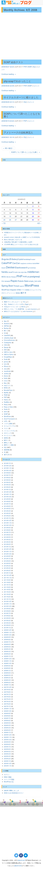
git (29, 268)
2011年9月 (7, 580)
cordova (29, 263)
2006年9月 (7, 713)
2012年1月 (7, 573)
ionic (5, 364)
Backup (6, 328)
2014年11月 (8, 494)
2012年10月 (8, 554)
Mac (25, 272)
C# (5, 333)
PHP (25, 67)
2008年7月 (7, 671)
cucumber (35, 263)
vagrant (21, 286)
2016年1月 (7, 463)
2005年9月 (7, 742)
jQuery (6, 376)
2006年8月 (7, 716)
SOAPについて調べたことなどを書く (22, 115)
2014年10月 (8, 497)
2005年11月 (8, 737)
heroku (5, 271)
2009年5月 (7, 647)
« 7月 (4, 223)
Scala (5, 409)
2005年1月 (7, 761)
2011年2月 (7, 597)
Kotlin (16, 272)
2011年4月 (7, 592)
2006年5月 (7, 723)
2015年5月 (7, 480)
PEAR (6, 395)
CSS (5, 345)
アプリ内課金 (25, 290)
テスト (6, 428)
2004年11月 (8, 766)
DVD (5, 350)
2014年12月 (8, 492)
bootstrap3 (27, 259)
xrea (19, 289)
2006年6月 (7, 720)
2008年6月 (7, 673)
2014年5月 (7, 508)
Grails (6, 359)
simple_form (33, 281)
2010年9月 (7, 609)
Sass (26, 280)
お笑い (6, 421)
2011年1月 (7, 599)
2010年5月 (7, 618)
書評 (22, 292)
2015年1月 (7, 489)
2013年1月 (7, 547)
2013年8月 (7, 530)
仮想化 (6, 438)
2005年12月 (8, 735)
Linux (5, 381)
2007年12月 (8, 687)
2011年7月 (7, 585)
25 (4, 220)
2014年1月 (7, 518)
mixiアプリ (7, 385)
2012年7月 (7, 559)
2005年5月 (7, 751)
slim (39, 281)
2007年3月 (7, 701)
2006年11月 (8, 709)
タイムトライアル (35, 290)
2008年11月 (8, 661)
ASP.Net (6, 326)
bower (33, 259)
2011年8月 (7, 582)
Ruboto (21, 281)
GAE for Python (9, 354)
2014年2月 (7, 516)
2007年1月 (7, 706)
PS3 (3, 281)
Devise (10, 267)
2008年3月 (7, 680)
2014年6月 (7, 506)
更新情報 (7, 450)
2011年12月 (8, 575)
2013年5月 (7, 537)
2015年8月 (7, 473)
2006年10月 (8, 711)
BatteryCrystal (17, 259)
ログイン (7, 775)
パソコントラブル (9, 431)
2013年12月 (8, 520)
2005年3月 (7, 756)
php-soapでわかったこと (17, 81)
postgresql (35, 276)
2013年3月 (7, 542)
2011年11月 (8, 578)
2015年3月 (7, 485)
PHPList (26, 276)
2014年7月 (7, 504)
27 (16, 220)
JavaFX (11, 272)
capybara (23, 263)
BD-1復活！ (8, 148)
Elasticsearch (21, 267)
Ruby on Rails (8, 407)
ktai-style (21, 272)
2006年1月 (7, 732)
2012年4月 (7, 566)
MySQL (6, 393)
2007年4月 (7, 699)
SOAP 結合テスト (13, 62)
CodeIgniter (7, 343)
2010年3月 (7, 623)
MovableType (8, 390)
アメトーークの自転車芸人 (18, 132)
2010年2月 (7, 625)
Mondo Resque (11, 277)
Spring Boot (7, 285)
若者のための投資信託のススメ (14, 793)
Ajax (5, 321)
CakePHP (7, 263)
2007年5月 (7, 697)
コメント (36, 86)
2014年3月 (7, 513)
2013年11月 (8, 523)
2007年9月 (7, 690)
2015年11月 (8, 468)
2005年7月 (7, 747)
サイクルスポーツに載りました (21, 97)
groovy (6, 362)
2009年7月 (7, 642)
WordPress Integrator (9, 289)
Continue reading (9, 74)
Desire (4, 268)
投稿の (7, 777)
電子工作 (7, 455)
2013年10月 (8, 525)
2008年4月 (7, 678)
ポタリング (5, 293)
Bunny (24, 307)
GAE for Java (8, 352)
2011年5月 (7, 589)
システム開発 (8, 423)
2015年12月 (8, 466)
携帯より (7, 443)
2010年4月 (7, 620)
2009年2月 (7, 654)
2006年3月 (7, 728)
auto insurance (32, 309)
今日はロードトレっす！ (11, 307)
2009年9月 (7, 637)
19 (10, 216)
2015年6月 (7, 478)
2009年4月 (7, 649)
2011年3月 (7, 594)
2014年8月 (7, 501)
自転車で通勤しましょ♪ (11, 790)
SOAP (30, 67)
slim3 (5, 412)
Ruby (5, 404)
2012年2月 (7, 570)
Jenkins (6, 374)
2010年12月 (8, 601)
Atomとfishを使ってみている (13, 240)
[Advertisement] (21, 36)
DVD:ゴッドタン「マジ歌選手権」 (14, 309)
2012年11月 (8, 551)
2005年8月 (7, 744)
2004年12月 (8, 763)
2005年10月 (8, 740)
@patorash (21, 860)
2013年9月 (7, 528)
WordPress (32, 285)
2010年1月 (7, 628)
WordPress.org (8, 782)
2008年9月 (7, 666)
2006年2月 (7, 730)
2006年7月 (7, 718)
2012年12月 (8, 549)
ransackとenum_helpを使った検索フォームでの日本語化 (22, 237)
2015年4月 (7, 482)
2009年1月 (7, 656)
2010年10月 (8, 606)
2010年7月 (7, 613)
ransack (7, 281)
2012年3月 (7, 568)
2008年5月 (7, 675)
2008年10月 (8, 663)
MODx (4, 276)
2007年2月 (7, 704)
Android (6, 323)
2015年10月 (8, 470)
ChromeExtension (9, 340)
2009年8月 (7, 639)
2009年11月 (8, 632)
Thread (16, 285)
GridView (33, 268)
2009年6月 (7, 644)
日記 (34, 67)
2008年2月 (7, 682)
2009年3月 (7, 651)
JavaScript (7, 371)
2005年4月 (7, 754)
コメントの (9, 779)
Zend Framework (9, 419)
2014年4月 (7, 511)
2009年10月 (8, 635)
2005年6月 (7, 749)
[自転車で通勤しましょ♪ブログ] (17, 2)
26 (10, 220)
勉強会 (18, 293)
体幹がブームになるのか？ (12, 311)
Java (5, 369)
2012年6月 (7, 561)
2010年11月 (8, 604)
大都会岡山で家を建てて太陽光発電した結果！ (18, 242)
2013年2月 (7, 544)
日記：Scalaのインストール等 (13, 304)
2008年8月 (7, 668)
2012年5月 (7, 563)
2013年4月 (7, 539)
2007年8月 (7, 692)
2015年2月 (7, 487)
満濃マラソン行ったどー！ (12, 302)
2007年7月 (7, 694)
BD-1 (5, 331)
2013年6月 (7, 535)
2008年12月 (8, 659)
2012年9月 (7, 556)
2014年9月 (7, 499)
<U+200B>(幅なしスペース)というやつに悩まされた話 (21, 244)
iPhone (6, 366)
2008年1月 (7, 685)
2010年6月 (7, 616)
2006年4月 (7, 725)
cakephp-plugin (9, 338)
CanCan (16, 263)
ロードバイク (12, 293)
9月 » (39, 223)
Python (6, 400)
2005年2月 (7, 759)
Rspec (14, 280)
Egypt (27, 304)
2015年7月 (7, 475)
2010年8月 (7, 611)
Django (6, 347)
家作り (6, 440)
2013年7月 (7, 532)
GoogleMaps (8, 357)
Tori (24, 302)
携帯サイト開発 (9, 445)
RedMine (7, 402)
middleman (33, 271)
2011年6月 (7, 587)
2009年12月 (8, 630)
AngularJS (6, 259)
